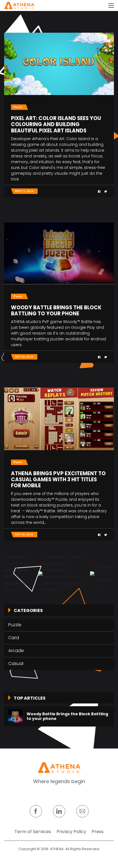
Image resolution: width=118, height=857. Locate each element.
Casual (15, 663)
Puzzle (14, 625)
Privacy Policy (71, 831)
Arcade (16, 650)
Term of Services (33, 831)
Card (13, 638)
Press (97, 831)
